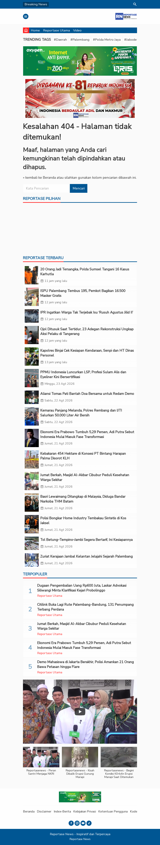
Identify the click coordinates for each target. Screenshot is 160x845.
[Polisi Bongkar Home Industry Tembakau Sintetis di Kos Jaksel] (32, 524)
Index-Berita (62, 811)
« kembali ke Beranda (39, 177)
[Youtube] (83, 823)
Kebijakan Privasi (84, 811)
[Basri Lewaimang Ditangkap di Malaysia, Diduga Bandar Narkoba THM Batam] (32, 502)
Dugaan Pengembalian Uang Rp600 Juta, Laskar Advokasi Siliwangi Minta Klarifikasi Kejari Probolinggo (81, 588)
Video (77, 30)
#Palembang (79, 39)
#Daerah (60, 39)
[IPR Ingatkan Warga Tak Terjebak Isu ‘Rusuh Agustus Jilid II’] (32, 316)
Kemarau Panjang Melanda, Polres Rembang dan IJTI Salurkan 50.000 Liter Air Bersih (81, 413)
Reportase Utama (56, 30)
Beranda (29, 811)
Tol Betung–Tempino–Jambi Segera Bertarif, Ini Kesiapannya (86, 539)
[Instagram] (77, 823)
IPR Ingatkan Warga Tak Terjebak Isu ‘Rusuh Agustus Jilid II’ (86, 312)
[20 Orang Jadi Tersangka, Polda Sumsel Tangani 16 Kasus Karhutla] (32, 275)
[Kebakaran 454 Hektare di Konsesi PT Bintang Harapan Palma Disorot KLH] (32, 459)
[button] (41, 763)
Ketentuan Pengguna (113, 811)
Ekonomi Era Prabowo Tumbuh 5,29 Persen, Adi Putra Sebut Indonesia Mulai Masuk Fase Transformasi (87, 434)
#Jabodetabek (134, 39)
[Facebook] (71, 823)
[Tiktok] (89, 823)
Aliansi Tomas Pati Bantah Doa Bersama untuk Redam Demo (87, 393)
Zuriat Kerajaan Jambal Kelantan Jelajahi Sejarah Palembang (86, 556)
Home (35, 30)
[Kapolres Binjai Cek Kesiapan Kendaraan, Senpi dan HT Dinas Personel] (32, 356)
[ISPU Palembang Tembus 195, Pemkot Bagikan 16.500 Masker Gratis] (32, 297)
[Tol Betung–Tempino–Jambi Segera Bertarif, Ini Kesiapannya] (32, 543)
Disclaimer (44, 811)
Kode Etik (136, 811)
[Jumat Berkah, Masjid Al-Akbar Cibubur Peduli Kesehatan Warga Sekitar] (32, 481)
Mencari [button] (79, 188)
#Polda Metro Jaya (107, 39)
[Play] (80, 711)
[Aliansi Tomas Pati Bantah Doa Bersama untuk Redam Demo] (32, 397)
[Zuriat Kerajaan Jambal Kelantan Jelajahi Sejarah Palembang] (32, 560)
